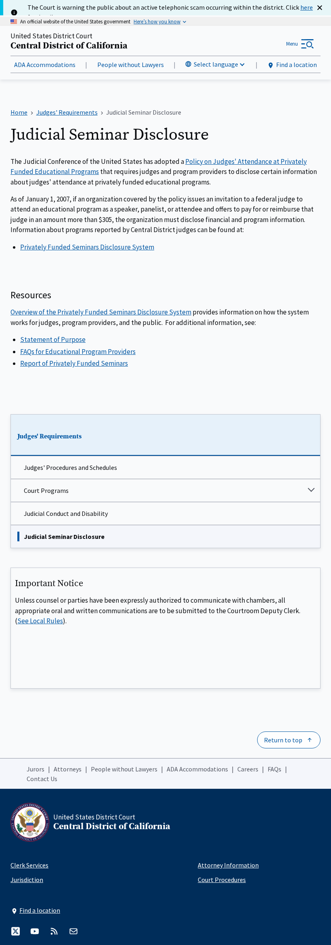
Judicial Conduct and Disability (66, 513)
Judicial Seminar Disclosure (64, 536)
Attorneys (68, 769)
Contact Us (42, 779)
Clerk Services (29, 865)
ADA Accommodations (44, 65)
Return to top (283, 740)
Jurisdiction (26, 880)
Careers (247, 769)
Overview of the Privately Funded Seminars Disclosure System (100, 312)
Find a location (296, 65)
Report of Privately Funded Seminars (74, 363)
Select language (216, 64)
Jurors (35, 769)
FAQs (274, 769)
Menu (292, 43)
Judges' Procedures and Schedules (70, 467)
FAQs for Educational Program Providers (78, 351)
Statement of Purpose (53, 339)
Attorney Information (228, 865)
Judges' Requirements (49, 436)
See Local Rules (40, 620)
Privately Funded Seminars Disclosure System (87, 247)
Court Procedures (222, 880)
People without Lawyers (130, 65)
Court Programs (46, 490)
